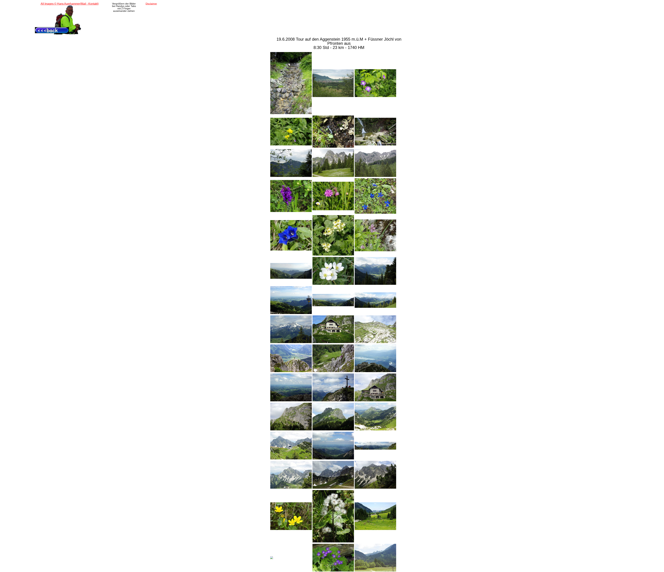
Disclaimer (151, 3)
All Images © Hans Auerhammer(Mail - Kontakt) (70, 3)
